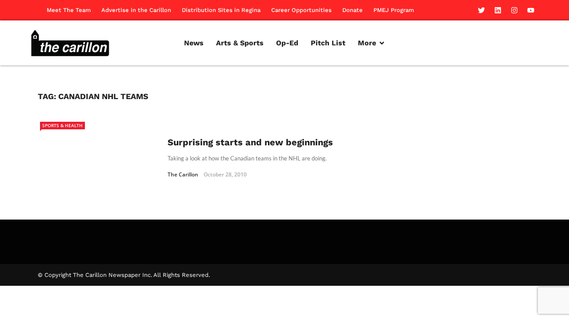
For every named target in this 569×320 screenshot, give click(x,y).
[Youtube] (531, 10)
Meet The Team (69, 10)
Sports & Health (62, 125)
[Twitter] (481, 10)
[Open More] (381, 43)
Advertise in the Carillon (136, 10)
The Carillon (183, 174)
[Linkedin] (498, 10)
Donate (352, 10)
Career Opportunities (301, 10)
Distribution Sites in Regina (221, 10)
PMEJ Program (393, 10)
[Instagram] (514, 10)
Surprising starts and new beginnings (250, 142)
